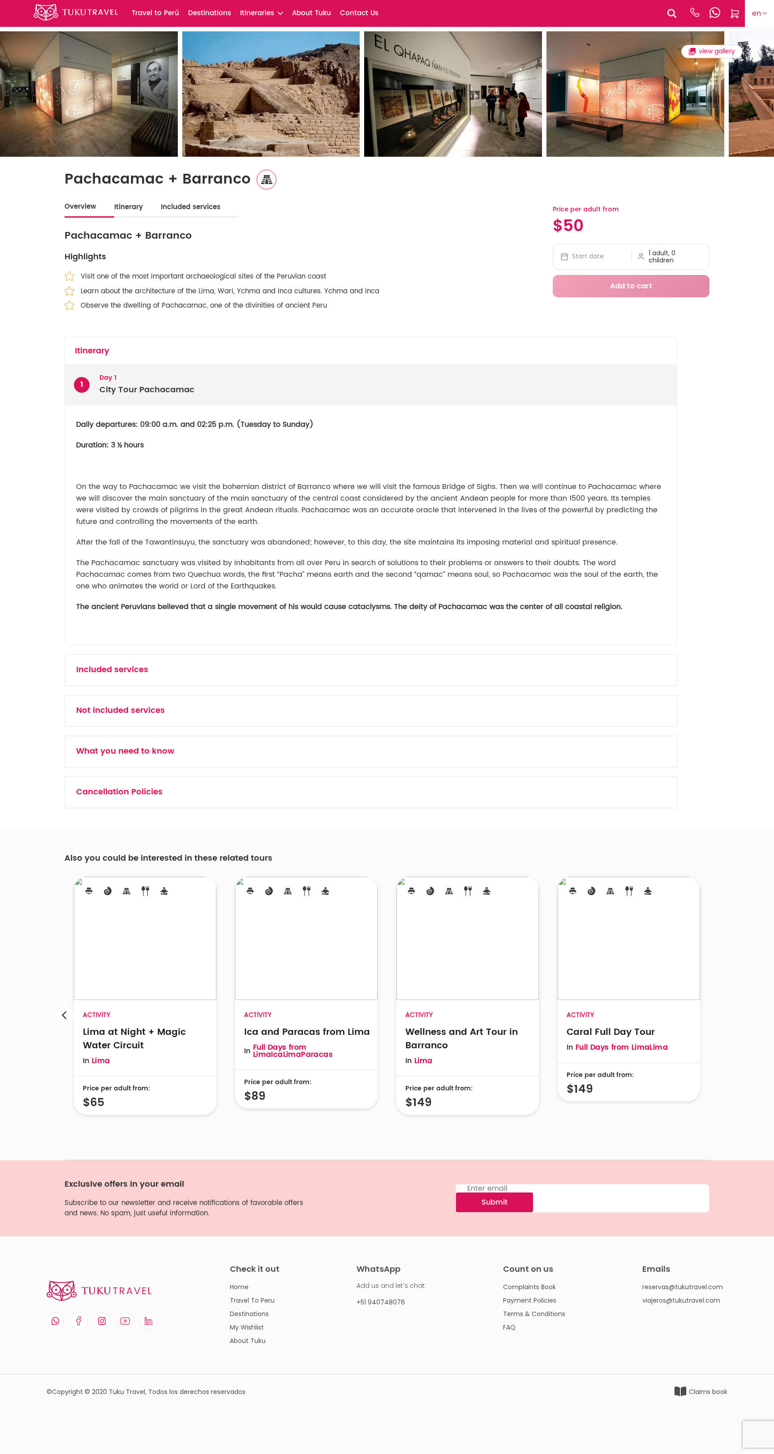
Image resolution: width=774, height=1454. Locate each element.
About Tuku (311, 13)
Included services (190, 207)
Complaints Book (529, 1286)
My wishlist (247, 1327)
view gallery (717, 51)
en (756, 13)
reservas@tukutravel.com (682, 1286)
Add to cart (631, 286)
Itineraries (257, 13)
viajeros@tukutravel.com (681, 1300)
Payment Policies (529, 1300)
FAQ (509, 1327)
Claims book (708, 1391)
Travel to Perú (155, 13)
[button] (709, 1015)
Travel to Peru (252, 1300)
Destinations (209, 13)
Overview (80, 206)
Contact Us (359, 13)
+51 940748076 (381, 1302)
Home (239, 1286)
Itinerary (128, 207)
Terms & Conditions (534, 1313)
